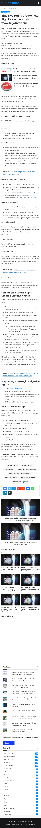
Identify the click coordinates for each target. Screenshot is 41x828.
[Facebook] (5, 488)
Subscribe (8, 743)
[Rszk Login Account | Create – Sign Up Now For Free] (30, 580)
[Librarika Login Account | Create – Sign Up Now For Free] (10, 560)
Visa (5, 805)
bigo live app (27, 465)
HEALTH (6, 787)
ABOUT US (7, 814)
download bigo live (21, 482)
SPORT (6, 784)
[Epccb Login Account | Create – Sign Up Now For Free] (30, 600)
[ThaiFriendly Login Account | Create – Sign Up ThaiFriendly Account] (6, 86)
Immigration (7, 762)
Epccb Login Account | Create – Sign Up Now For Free (30, 609)
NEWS (6, 790)
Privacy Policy (15, 824)
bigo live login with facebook (20, 473)
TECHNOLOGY (8, 753)
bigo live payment (28, 478)
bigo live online (11, 478)
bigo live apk (13, 465)
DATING (6, 771)
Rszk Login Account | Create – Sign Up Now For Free (30, 589)
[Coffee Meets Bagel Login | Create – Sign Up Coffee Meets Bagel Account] (6, 77)
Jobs (5, 802)
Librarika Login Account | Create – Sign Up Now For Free (10, 569)
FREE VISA (7, 796)
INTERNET (7, 774)
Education (7, 811)
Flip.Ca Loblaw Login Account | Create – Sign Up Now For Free (9, 609)
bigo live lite (10, 469)
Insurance (7, 793)
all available (33, 198)
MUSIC (6, 777)
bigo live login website (27, 469)
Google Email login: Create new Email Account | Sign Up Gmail (9, 589)
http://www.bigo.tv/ (16, 388)
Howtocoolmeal (9, 781)
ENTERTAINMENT (9, 756)
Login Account (12, 8)
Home (4, 8)
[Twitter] (10, 488)
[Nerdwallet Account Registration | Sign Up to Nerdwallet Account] (6, 70)
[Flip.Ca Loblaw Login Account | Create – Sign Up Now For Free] (10, 600)
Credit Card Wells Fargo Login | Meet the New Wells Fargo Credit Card (30, 569)
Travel (6, 799)
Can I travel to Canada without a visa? (23, 710)
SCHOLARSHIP (8, 768)
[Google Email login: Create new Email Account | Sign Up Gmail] (10, 580)
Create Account (9, 808)
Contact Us (31, 824)
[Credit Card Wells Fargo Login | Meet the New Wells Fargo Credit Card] (30, 560)
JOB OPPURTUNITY (10, 759)
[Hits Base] (12, 3)
